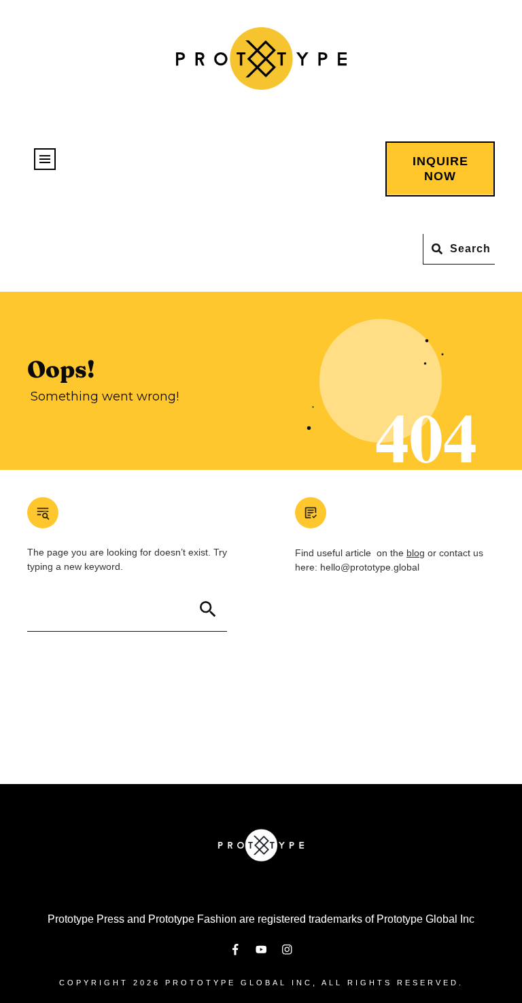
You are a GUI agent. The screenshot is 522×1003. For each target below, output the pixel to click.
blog (415, 552)
